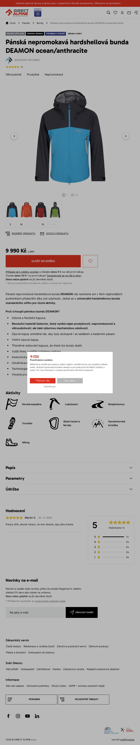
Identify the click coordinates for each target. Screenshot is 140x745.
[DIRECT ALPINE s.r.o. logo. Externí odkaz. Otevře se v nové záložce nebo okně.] (34, 356)
